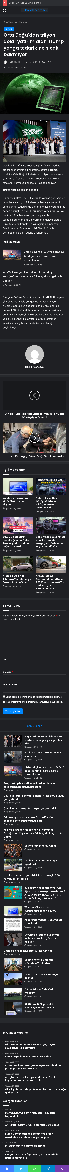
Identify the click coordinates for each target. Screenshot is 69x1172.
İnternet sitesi (10, 684)
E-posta (8, 672)
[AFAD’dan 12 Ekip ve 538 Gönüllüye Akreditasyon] (13, 1008)
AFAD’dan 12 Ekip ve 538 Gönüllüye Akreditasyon (39, 1005)
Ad (5, 659)
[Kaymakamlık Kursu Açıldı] (13, 850)
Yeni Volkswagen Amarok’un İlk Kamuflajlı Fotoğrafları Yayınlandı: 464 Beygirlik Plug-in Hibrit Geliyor (34, 276)
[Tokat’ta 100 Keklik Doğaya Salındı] (13, 979)
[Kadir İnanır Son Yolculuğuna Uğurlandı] (13, 865)
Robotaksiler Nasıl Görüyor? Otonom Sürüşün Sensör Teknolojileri (47, 502)
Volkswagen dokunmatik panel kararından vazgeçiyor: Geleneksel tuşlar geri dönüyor (51, 541)
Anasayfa (11, 22)
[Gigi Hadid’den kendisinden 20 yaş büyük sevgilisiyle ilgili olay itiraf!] (13, 741)
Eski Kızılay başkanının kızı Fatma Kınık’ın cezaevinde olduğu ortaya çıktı (28, 819)
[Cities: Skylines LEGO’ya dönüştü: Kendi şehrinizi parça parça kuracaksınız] (12, 255)
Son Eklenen (34, 725)
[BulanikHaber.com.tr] (34, 10)
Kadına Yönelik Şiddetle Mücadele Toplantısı (38, 961)
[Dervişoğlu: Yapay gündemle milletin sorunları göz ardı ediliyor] (13, 939)
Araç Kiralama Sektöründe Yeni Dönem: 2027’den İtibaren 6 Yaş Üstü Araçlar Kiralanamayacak (51, 582)
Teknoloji (22, 22)
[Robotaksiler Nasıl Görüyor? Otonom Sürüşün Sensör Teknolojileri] (51, 486)
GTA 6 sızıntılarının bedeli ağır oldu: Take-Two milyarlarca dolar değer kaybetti (16, 541)
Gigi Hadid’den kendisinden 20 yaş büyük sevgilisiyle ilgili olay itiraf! (43, 740)
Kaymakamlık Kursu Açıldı (40, 845)
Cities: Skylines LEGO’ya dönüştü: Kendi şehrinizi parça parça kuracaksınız (44, 256)
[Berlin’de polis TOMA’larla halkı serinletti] (13, 757)
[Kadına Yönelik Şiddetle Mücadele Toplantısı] (13, 964)
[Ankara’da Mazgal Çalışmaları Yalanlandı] (13, 924)
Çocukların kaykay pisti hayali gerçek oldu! (30, 808)
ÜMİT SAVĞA (14, 62)
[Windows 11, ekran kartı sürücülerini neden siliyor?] (18, 486)
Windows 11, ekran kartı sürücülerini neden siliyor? (17, 501)
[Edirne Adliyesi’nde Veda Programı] (13, 994)
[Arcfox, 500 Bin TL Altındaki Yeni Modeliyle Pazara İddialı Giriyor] (18, 564)
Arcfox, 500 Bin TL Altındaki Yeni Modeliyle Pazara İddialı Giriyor (17, 579)
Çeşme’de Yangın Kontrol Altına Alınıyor (28, 950)
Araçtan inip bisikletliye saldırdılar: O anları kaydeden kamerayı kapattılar (30, 785)
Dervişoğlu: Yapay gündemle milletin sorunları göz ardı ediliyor (41, 938)
